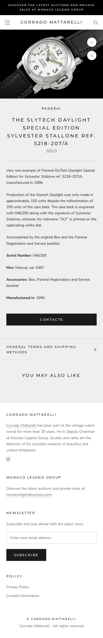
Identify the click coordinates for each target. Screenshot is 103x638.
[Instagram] (8, 459)
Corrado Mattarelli (21, 425)
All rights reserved (68, 625)
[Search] (95, 22)
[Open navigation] (7, 22)
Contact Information (22, 595)
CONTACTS (51, 320)
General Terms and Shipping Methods (41, 349)
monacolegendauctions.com (29, 494)
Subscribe (26, 555)
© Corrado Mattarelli (52, 619)
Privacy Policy (17, 587)
